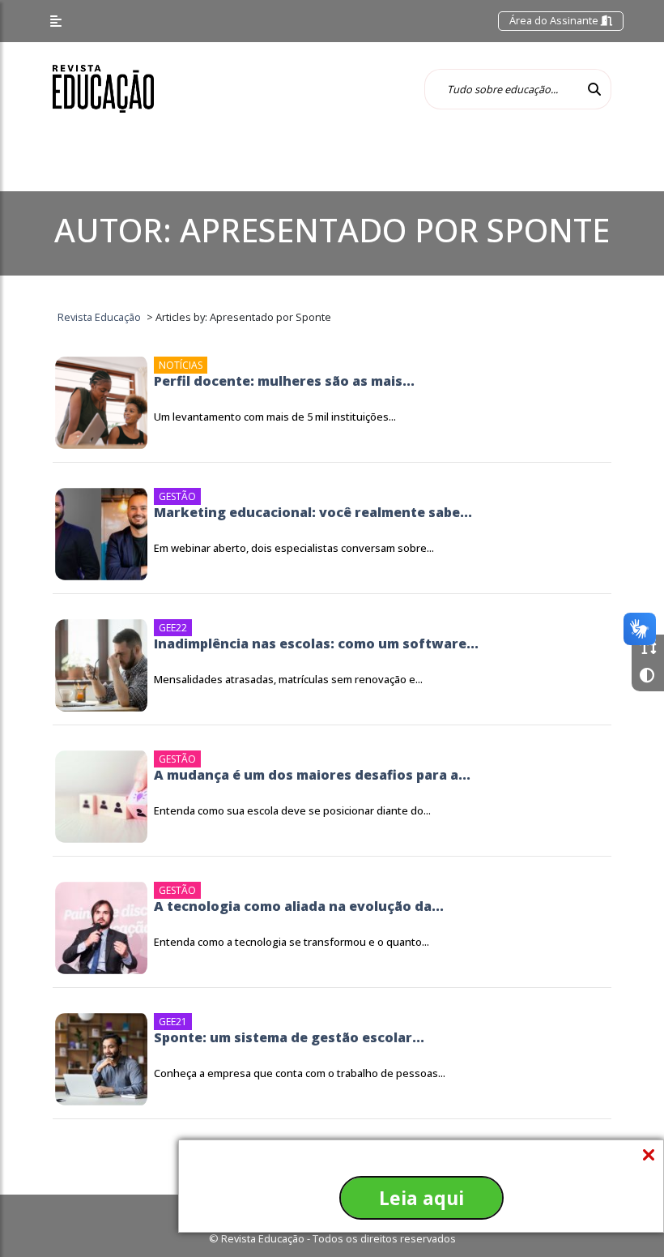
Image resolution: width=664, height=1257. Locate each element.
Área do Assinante (555, 20)
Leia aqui (421, 1198)
